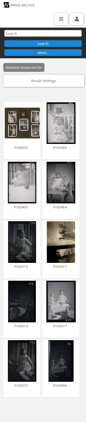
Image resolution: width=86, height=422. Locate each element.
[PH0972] (22, 242)
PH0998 (60, 385)
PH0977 (60, 326)
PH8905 (21, 147)
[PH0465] (22, 182)
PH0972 (21, 266)
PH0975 (21, 385)
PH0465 (21, 207)
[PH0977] (61, 301)
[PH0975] (22, 361)
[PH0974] (22, 301)
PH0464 (60, 207)
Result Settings (43, 80)
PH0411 (60, 266)
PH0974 (21, 326)
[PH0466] (61, 123)
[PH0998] (61, 361)
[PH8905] (22, 123)
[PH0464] (61, 182)
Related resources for (24, 67)
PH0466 (60, 147)
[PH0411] (61, 242)
